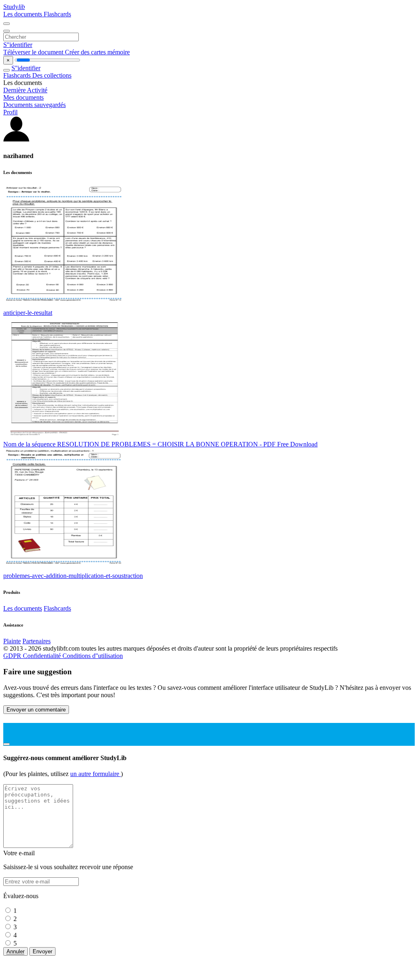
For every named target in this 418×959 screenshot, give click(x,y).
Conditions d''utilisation (92, 655)
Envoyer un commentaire (36, 710)
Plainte (12, 641)
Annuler (15, 951)
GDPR (13, 655)
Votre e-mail (19, 853)
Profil (10, 112)
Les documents (23, 14)
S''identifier (17, 44)
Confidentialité (42, 655)
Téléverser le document (34, 52)
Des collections (51, 75)
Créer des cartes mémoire (97, 52)
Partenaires (36, 641)
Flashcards (57, 14)
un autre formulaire (95, 773)
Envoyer (42, 951)
